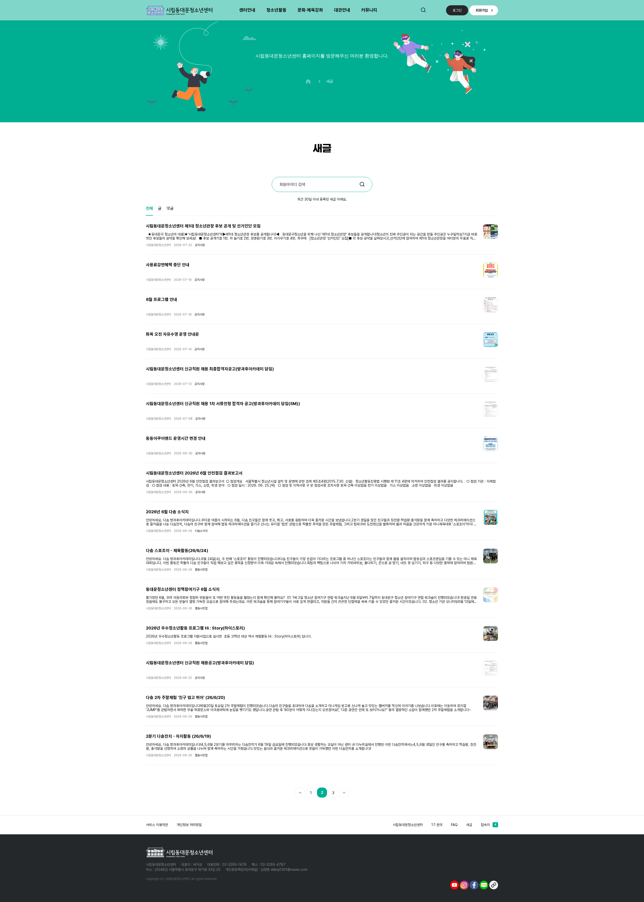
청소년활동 (276, 10)
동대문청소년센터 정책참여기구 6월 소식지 (183, 589)
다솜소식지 (201, 531)
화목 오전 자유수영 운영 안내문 (172, 334)
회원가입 (482, 10)
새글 (469, 825)
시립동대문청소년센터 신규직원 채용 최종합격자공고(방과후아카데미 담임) (210, 368)
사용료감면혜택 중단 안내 (167, 264)
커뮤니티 (369, 10)
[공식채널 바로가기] (493, 885)
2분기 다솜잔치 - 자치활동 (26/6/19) (178, 736)
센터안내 (247, 10)
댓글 (170, 208)
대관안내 (342, 10)
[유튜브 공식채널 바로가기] (454, 885)
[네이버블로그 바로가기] (483, 885)
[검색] (362, 185)
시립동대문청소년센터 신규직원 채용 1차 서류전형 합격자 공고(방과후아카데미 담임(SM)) (223, 403)
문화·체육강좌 (310, 10)
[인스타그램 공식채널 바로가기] (464, 885)
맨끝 (344, 793)
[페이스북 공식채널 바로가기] (474, 885)
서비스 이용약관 (157, 825)
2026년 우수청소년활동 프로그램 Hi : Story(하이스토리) (195, 628)
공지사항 (200, 245)
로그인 (457, 10)
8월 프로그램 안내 (161, 299)
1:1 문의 (436, 825)
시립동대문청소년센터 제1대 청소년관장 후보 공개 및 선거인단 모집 (203, 225)
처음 (300, 793)
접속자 (488, 825)
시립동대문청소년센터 (408, 825)
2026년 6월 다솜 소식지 (167, 511)
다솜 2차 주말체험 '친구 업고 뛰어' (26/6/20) (185, 697)
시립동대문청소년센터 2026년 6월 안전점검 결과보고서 (194, 473)
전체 (149, 208)
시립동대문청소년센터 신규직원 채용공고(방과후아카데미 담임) (200, 662)
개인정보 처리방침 (189, 825)
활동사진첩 (201, 569)
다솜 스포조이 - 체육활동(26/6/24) (177, 550)
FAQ (454, 825)
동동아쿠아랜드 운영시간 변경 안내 (176, 438)
